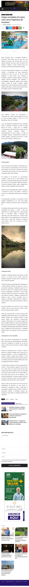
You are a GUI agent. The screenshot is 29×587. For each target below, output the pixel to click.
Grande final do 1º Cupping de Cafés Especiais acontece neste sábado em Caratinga (18, 422)
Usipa (16, 399)
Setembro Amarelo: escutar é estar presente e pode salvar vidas (17, 409)
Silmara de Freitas (7, 24)
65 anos (7, 399)
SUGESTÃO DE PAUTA (10, 581)
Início (2, 12)
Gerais (11, 14)
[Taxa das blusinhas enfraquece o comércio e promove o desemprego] (4, 415)
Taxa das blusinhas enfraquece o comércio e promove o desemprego (18, 415)
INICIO (3, 581)
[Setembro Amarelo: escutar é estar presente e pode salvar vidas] (4, 408)
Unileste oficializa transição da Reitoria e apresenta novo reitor (6, 555)
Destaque (7, 12)
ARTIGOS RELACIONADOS (8, 403)
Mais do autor (18, 403)
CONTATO (25, 581)
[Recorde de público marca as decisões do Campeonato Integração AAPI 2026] (21, 531)
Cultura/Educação (5, 551)
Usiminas (12, 399)
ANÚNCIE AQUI (19, 581)
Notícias (7, 14)
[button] (27, 9)
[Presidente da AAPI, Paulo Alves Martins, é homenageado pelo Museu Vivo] (21, 548)
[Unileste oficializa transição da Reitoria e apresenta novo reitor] (7, 548)
